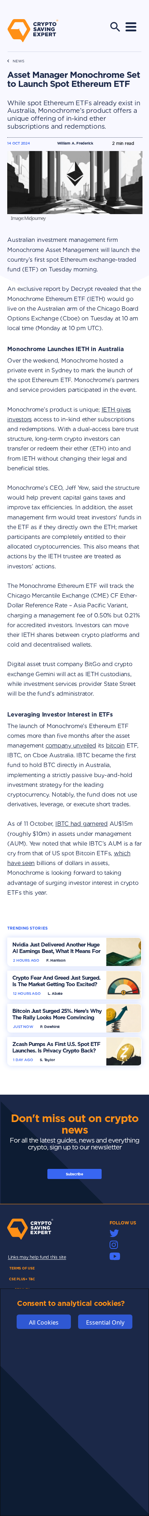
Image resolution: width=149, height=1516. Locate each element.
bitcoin (115, 745)
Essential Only (105, 1322)
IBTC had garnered (81, 823)
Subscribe (74, 1174)
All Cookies (44, 1322)
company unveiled (71, 745)
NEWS (18, 61)
